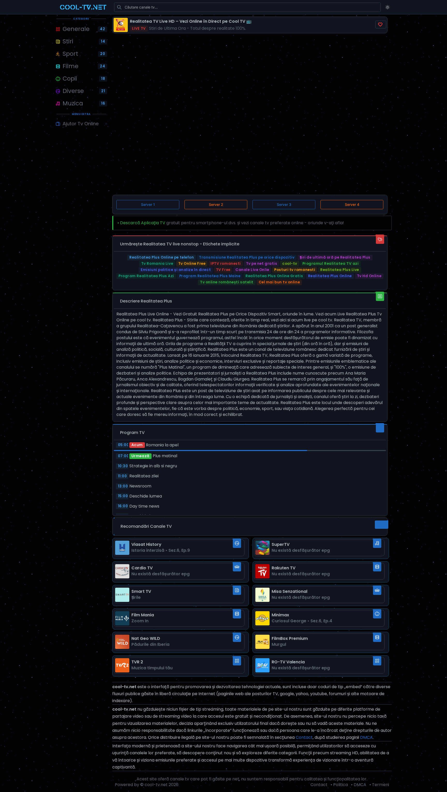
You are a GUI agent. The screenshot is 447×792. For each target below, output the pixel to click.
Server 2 (216, 204)
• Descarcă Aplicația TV (141, 223)
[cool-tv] (83, 7)
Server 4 (352, 204)
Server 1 (148, 204)
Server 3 (284, 204)
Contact (304, 737)
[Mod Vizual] (387, 7)
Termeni (380, 785)
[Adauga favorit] (380, 24)
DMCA (366, 737)
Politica (340, 785)
